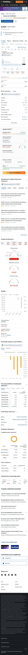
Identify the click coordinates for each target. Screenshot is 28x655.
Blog (2, 581)
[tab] (8, 243)
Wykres (9, 41)
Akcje (2, 5)
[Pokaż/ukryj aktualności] (9, 47)
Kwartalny (8, 348)
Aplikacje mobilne (5, 584)
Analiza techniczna (7, 239)
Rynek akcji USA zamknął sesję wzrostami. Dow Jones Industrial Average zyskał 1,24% (13, 194)
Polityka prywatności (5, 642)
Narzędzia (3, 589)
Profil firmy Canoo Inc (8, 411)
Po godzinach (23, 5)
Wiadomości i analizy (18, 41)
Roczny (2, 348)
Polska (6, 5)
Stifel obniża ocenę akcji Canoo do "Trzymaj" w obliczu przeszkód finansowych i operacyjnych (13, 211)
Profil (7, 44)
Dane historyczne (18, 44)
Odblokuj (24, 77)
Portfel (2, 586)
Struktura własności (7, 429)
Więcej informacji (8, 34)
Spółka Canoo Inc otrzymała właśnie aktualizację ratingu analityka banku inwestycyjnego (13, 203)
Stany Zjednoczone (22, 424)
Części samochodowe (22, 416)
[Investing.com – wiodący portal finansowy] (7, 2)
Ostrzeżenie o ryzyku (5, 646)
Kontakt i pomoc (18, 586)
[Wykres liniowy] (4, 47)
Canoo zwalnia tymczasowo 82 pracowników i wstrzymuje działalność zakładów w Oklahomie (13, 228)
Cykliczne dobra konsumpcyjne (19, 419)
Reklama (17, 584)
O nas (16, 581)
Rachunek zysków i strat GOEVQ (11, 342)
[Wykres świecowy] (2, 47)
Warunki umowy (4, 638)
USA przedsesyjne (14, 5)
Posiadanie (12, 44)
